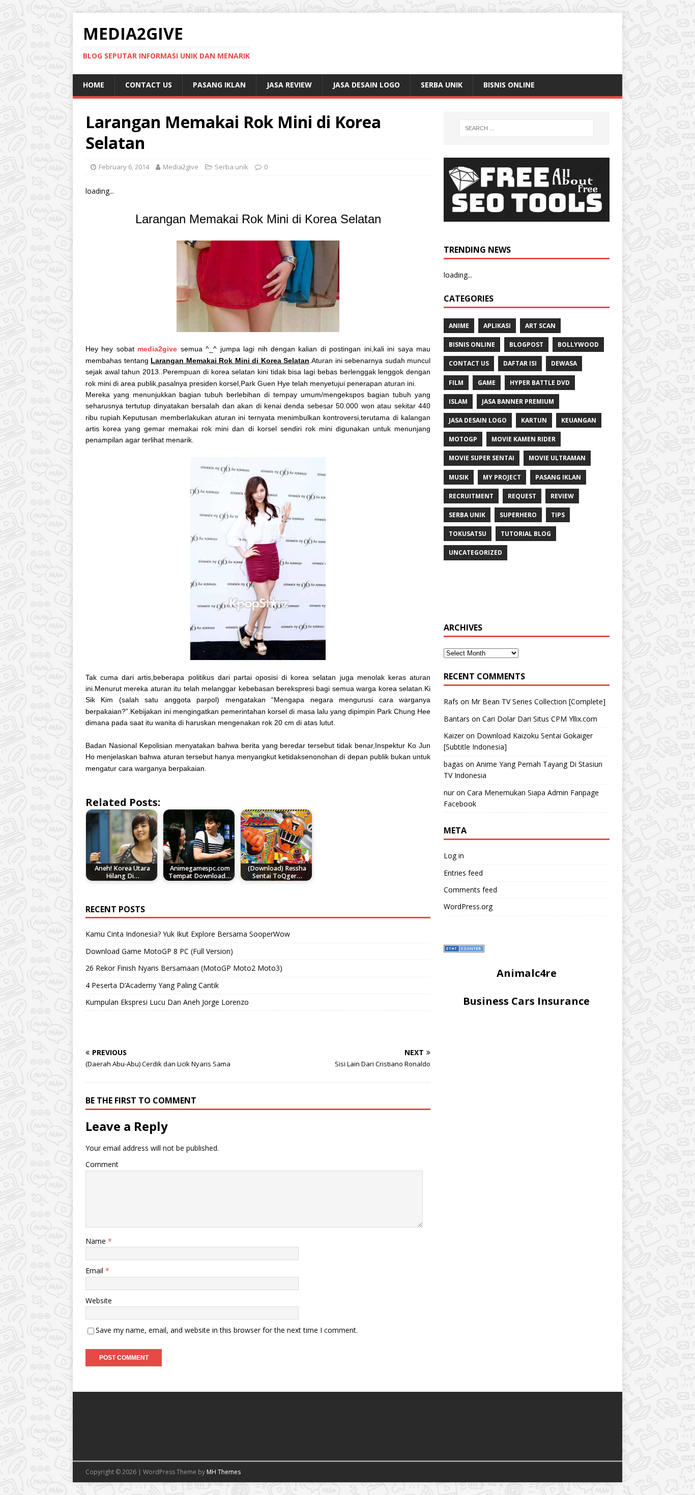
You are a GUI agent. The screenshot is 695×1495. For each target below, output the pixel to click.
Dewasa (564, 363)
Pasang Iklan (219, 84)
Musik (459, 477)
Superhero (518, 515)
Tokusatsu (467, 533)
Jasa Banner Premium (518, 401)
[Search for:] (526, 128)
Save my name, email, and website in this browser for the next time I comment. (227, 1330)
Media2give (180, 166)
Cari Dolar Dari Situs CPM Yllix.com (539, 719)
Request (522, 496)
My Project (502, 477)
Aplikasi (497, 325)
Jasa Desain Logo (366, 84)
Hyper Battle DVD (540, 382)
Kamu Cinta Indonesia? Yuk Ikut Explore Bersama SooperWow (187, 934)
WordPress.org (468, 906)
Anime (459, 325)
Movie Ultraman (557, 458)
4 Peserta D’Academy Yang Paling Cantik (152, 985)
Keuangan (578, 420)
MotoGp (463, 439)
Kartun (534, 420)
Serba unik (441, 84)
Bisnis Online (509, 84)
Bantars (457, 719)
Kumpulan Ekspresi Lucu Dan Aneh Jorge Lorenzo (167, 1002)
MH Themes (224, 1472)
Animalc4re (527, 973)
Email (95, 1270)
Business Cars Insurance (526, 1001)
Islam (458, 401)
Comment (102, 1164)
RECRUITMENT (471, 496)
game (487, 382)
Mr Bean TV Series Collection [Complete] (538, 701)
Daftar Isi (520, 363)
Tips (558, 515)
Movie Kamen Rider (523, 439)
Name (96, 1241)
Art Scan (540, 325)
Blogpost (526, 344)
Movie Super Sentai (481, 458)
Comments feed (470, 889)
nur (449, 792)
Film (456, 382)
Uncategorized (475, 552)
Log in (454, 855)
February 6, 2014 (124, 166)
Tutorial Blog (526, 533)
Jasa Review (289, 84)
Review (562, 496)
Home (93, 84)
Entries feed (463, 873)
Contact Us (148, 84)
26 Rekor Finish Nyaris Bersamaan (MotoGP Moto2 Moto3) (183, 968)
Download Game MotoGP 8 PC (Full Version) (159, 951)
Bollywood (578, 344)
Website (98, 1300)
